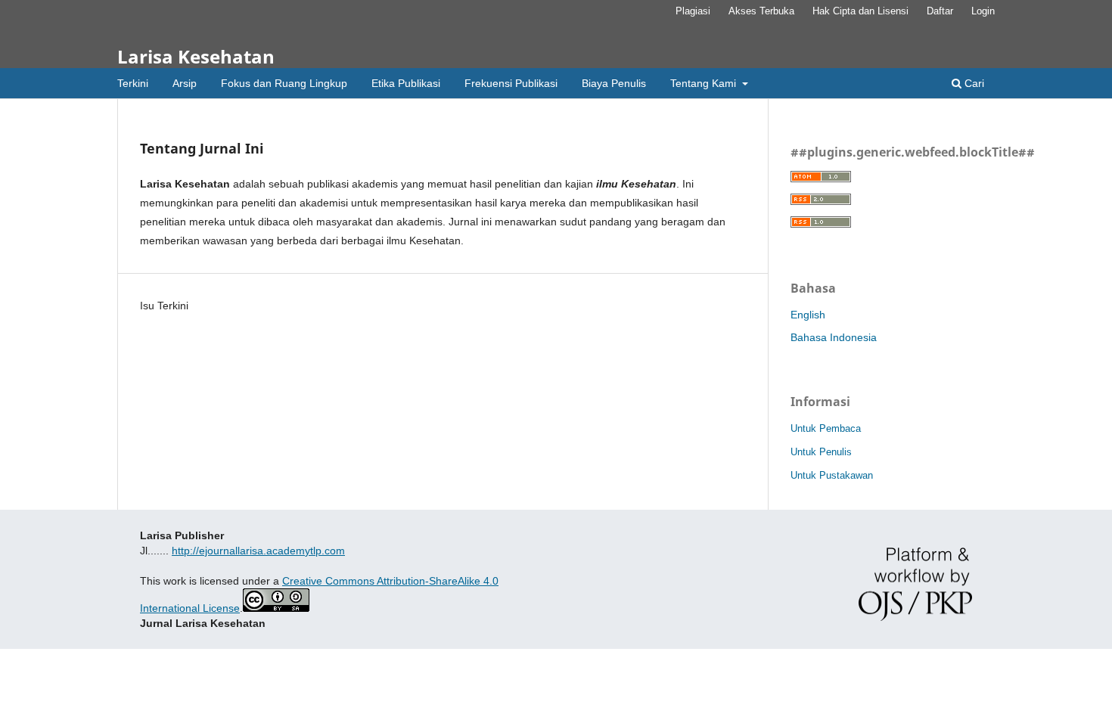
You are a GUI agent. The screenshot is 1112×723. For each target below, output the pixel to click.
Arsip (184, 83)
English (808, 315)
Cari (972, 83)
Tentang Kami (704, 83)
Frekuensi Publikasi (511, 83)
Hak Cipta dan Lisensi (860, 11)
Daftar (940, 11)
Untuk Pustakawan (832, 475)
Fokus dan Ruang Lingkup (284, 83)
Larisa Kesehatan (196, 56)
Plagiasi (693, 11)
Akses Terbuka (761, 11)
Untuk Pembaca (826, 428)
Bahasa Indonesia (834, 337)
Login (983, 11)
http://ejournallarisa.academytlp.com (258, 551)
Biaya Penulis (614, 83)
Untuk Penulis (821, 452)
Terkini (132, 83)
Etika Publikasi (405, 83)
